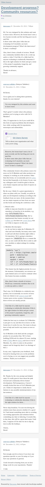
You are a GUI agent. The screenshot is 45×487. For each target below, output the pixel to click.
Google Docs (12, 134)
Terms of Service (35, 475)
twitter (33, 178)
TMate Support (6, 2)
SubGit (20, 340)
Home (3, 475)
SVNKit (9, 340)
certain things (27, 220)
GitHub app (9, 220)
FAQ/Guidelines (22, 475)
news (2, 18)
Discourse (13, 484)
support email (23, 296)
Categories (11, 475)
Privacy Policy (6, 479)
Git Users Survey (20, 138)
